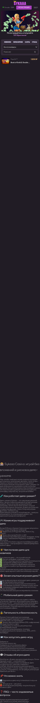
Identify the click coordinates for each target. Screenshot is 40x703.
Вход (36, 7)
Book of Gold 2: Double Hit (21, 62)
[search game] (35, 52)
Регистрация (24, 7)
